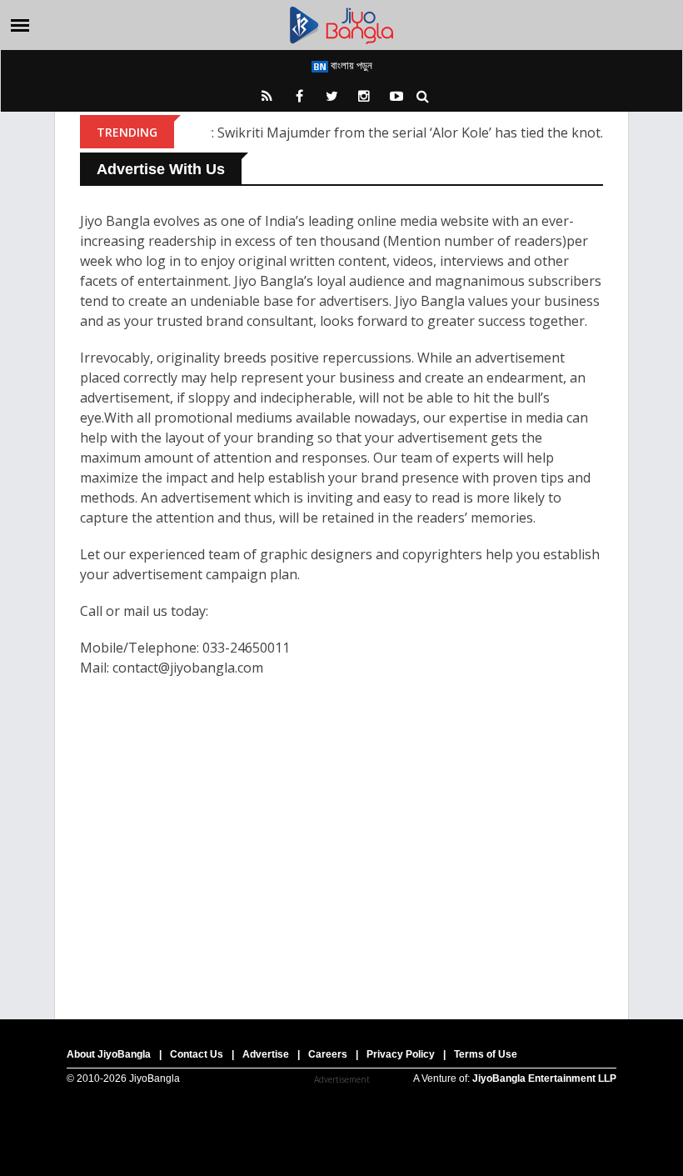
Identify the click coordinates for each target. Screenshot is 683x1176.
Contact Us (196, 1054)
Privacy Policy (400, 1054)
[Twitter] (331, 95)
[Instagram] (363, 95)
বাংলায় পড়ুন (350, 65)
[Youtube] (396, 95)
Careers (327, 1054)
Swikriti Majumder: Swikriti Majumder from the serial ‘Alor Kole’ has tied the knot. (350, 132)
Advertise (265, 1054)
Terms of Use (485, 1054)
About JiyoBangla (109, 1054)
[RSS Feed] (266, 95)
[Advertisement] (341, 832)
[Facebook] (299, 95)
